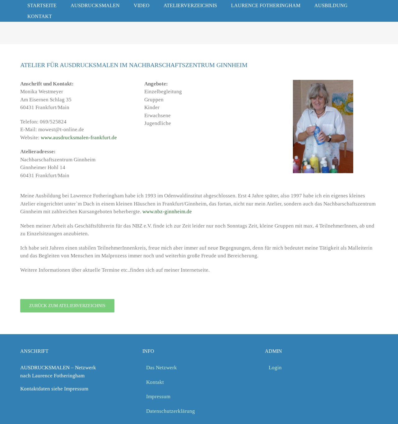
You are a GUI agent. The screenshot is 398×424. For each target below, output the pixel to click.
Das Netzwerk (161, 368)
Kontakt (155, 382)
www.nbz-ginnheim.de (167, 211)
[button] (67, 16)
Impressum (158, 396)
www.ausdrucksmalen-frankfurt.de (79, 138)
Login (275, 368)
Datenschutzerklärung (170, 411)
